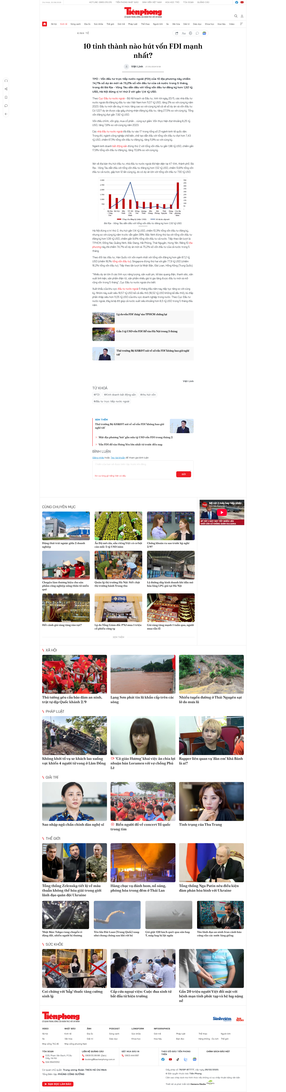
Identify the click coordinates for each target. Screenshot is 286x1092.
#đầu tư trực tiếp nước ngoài (111, 401)
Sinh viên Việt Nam (152, 2)
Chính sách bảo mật (218, 1051)
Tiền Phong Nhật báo (127, 2)
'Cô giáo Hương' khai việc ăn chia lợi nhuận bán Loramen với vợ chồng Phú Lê (143, 763)
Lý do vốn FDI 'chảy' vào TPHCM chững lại (141, 314)
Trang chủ (44, 24)
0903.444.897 (132, 1055)
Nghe (6, 81)
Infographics (162, 1028)
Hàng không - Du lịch (209, 1038)
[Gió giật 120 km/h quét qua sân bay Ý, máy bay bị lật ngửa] (168, 915)
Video (231, 24)
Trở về (6, 114)
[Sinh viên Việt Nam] (222, 1019)
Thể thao (145, 24)
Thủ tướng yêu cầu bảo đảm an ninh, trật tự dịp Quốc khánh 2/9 (72, 699)
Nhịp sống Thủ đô (50, 1043)
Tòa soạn (188, 2)
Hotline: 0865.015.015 (100, 2)
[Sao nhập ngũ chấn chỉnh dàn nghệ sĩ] (74, 801)
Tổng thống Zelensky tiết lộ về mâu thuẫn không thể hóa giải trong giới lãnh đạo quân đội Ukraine (71, 890)
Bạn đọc (180, 1038)
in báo (190, 33)
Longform (138, 1028)
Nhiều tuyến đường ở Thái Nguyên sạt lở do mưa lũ (210, 699)
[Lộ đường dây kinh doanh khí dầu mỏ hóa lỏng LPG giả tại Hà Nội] (171, 565)
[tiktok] (179, 1059)
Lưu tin (6, 97)
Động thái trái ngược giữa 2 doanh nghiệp (63, 544)
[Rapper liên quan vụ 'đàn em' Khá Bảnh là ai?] (211, 735)
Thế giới (110, 24)
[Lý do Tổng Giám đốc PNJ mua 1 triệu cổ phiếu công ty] (118, 607)
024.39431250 (52, 1062)
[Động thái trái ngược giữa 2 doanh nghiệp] (66, 526)
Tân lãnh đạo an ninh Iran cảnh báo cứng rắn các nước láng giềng (219, 933)
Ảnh (89, 1028)
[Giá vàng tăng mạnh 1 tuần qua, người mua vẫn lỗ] (171, 607)
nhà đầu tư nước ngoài (110, 131)
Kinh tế (63, 24)
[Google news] (196, 1059)
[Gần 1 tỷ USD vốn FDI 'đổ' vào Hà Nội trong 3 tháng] (103, 334)
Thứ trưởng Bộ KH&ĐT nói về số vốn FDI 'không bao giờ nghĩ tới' (152, 352)
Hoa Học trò (172, 2)
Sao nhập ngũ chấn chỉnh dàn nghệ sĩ (73, 824)
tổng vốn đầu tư (121, 261)
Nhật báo (70, 1028)
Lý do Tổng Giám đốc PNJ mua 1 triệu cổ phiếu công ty (118, 626)
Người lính (158, 24)
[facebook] (236, 2)
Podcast (114, 1028)
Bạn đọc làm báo (59, 1083)
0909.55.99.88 (92, 1055)
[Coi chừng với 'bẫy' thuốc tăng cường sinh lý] (74, 968)
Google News (204, 33)
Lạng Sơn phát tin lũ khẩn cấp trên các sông (142, 699)
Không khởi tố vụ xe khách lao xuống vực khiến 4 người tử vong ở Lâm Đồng (74, 760)
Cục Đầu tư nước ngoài (112, 98)
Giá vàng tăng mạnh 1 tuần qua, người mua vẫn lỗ (170, 626)
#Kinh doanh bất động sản (120, 394)
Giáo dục (197, 24)
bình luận (197, 33)
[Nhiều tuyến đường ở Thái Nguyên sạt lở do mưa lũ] (211, 674)
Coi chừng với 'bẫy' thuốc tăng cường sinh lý (72, 993)
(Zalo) (103, 1055)
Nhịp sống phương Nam (75, 1043)
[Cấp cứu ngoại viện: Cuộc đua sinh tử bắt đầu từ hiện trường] (143, 968)
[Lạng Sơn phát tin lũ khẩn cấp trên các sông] (143, 674)
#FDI (97, 394)
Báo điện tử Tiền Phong (143, 12)
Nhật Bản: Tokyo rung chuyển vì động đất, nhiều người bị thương (62, 933)
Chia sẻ (6, 89)
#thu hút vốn (148, 394)
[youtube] (242, 2)
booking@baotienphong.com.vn (100, 1059)
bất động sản (119, 146)
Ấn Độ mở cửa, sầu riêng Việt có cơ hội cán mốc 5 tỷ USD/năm (118, 544)
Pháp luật (132, 24)
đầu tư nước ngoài (127, 288)
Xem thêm (241, 24)
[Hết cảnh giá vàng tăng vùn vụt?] (66, 607)
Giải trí (186, 24)
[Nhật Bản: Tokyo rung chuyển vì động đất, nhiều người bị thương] (65, 915)
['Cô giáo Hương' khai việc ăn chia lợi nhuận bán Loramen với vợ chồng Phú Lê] (143, 735)
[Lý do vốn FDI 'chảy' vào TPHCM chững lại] (103, 317)
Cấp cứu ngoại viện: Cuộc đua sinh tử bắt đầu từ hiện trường (141, 993)
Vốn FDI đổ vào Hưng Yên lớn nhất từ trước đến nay (130, 444)
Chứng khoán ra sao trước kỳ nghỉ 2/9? (168, 544)
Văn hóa (176, 24)
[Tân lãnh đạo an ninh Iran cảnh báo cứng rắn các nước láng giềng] (220, 915)
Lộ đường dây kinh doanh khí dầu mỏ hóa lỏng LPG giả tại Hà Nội (170, 584)
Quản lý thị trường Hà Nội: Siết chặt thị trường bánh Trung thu (117, 584)
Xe (167, 24)
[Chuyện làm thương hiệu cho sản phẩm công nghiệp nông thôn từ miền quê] (66, 565)
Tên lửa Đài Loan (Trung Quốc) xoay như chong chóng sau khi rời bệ (116, 933)
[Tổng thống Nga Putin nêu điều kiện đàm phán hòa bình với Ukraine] (211, 862)
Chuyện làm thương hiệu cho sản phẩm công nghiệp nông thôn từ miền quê (65, 586)
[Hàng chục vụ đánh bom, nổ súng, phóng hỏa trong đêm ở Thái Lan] (143, 862)
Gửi (184, 474)
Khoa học (209, 24)
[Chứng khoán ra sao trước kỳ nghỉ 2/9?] (171, 526)
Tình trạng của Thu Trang (200, 824)
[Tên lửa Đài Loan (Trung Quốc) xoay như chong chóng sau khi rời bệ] (117, 915)
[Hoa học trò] (240, 1019)
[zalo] (187, 1059)
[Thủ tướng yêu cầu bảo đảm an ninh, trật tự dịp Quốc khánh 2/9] (74, 674)
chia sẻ (177, 33)
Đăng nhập (98, 457)
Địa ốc (87, 24)
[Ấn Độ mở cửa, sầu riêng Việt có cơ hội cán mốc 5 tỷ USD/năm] (118, 526)
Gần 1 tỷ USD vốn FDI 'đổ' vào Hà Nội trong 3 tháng (146, 331)
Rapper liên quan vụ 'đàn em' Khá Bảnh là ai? (211, 760)
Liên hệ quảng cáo (93, 1051)
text (184, 33)
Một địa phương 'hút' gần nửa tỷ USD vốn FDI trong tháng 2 (136, 437)
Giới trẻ (121, 24)
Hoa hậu (222, 24)
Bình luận (6, 106)
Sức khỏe (98, 24)
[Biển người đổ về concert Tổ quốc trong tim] (143, 801)
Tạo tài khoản (118, 457)
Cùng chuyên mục (59, 507)
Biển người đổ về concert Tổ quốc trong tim (141, 826)
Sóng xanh (76, 24)
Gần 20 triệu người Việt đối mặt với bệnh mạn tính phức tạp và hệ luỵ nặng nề (211, 996)
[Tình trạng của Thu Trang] (211, 801)
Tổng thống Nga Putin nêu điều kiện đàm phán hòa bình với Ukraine (209, 888)
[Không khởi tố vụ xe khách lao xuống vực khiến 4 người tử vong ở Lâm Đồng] (74, 735)
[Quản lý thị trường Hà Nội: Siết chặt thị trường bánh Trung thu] (118, 565)
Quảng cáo (203, 2)
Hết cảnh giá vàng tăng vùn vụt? (62, 625)
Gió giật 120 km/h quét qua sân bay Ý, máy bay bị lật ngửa (167, 933)
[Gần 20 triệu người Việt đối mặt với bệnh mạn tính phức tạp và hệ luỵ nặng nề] (211, 968)
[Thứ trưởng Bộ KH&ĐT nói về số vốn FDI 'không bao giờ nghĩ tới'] (103, 353)
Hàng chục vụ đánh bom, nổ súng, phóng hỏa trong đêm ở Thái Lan (138, 888)
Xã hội (54, 24)
